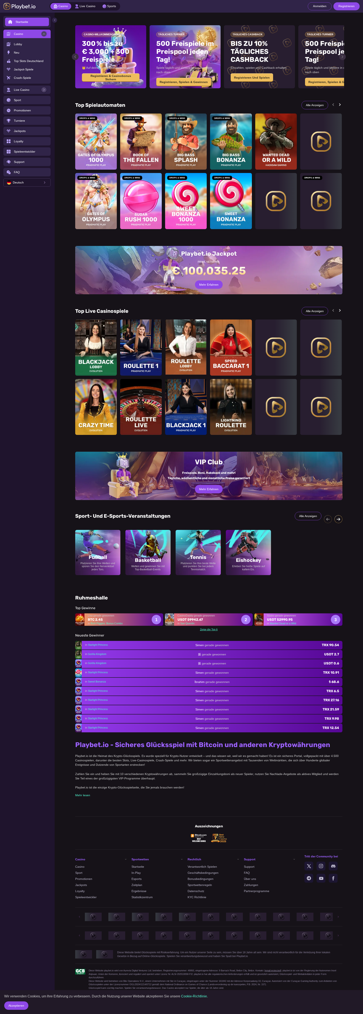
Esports (137, 879)
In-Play (136, 872)
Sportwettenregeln (200, 885)
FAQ (247, 872)
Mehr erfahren (208, 489)
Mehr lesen (82, 795)
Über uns (250, 879)
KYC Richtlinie (197, 897)
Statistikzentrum (142, 897)
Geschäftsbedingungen (203, 872)
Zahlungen (251, 885)
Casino (79, 866)
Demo (96, 149)
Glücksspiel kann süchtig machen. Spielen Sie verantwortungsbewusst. (125, 988)
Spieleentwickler (86, 897)
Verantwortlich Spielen (202, 866)
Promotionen (83, 879)
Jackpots (81, 885)
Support (249, 866)
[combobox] (27, 182)
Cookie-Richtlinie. (194, 996)
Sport (78, 872)
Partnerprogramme (256, 891)
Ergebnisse (139, 891)
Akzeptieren (16, 1005)
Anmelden (319, 6)
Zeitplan (137, 885)
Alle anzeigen (315, 105)
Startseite (138, 866)
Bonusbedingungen (200, 879)
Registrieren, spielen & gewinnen (184, 82)
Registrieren (346, 6)
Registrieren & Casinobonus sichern (111, 77)
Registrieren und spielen (252, 77)
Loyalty (80, 891)
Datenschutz (196, 891)
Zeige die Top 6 (209, 629)
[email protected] (272, 970)
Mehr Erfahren (208, 284)
